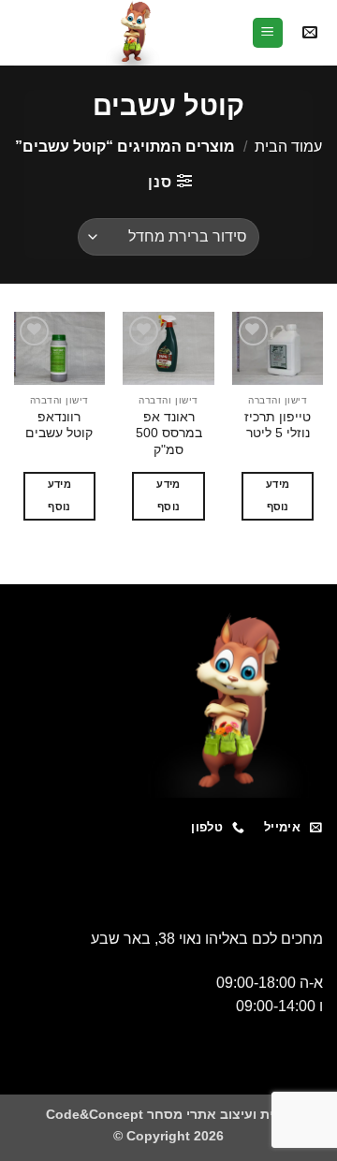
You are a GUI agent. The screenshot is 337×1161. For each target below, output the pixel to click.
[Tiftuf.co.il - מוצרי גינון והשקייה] (132, 33)
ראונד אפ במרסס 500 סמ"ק (169, 433)
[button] (309, 33)
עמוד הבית (288, 146)
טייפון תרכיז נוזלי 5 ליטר (277, 425)
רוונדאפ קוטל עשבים (59, 425)
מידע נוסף (277, 495)
